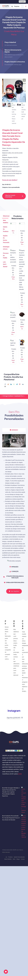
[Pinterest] (19, 384)
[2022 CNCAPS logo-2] (5, 5)
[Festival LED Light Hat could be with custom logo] (13, 343)
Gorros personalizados (14, 187)
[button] (24, 80)
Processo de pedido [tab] (5, 255)
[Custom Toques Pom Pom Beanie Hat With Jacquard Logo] (22, 225)
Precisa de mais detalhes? (9, 180)
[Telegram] (17, 384)
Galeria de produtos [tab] (5, 229)
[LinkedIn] (11, 384)
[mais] (20, 774)
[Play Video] (14, 441)
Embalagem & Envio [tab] (5, 248)
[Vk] (22, 384)
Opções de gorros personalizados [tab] (5, 239)
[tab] (5, 264)
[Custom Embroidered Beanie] (13, 225)
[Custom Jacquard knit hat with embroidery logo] (13, 315)
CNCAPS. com (16, 849)
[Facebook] (5, 384)
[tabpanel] (14, 498)
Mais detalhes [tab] (5, 221)
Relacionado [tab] (5, 216)
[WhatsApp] (14, 384)
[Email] (5, 386)
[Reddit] (8, 384)
